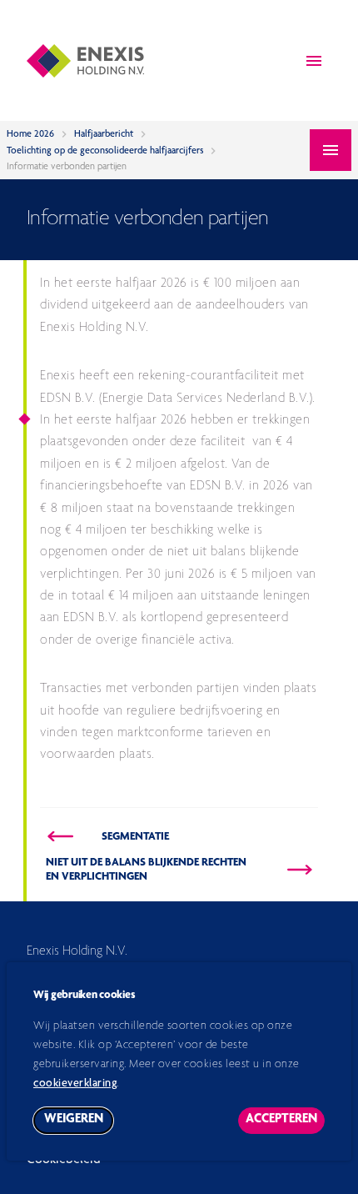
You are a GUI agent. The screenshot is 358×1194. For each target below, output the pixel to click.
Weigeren (78, 1123)
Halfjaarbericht (103, 134)
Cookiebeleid (64, 1160)
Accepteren (285, 1123)
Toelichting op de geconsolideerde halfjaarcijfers (105, 151)
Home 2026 (30, 134)
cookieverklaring (75, 1084)
